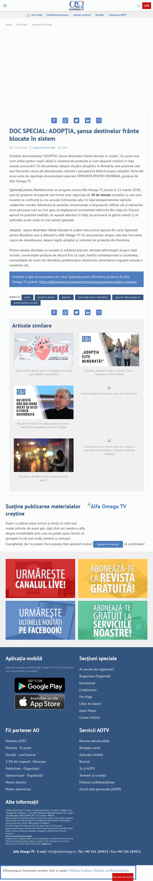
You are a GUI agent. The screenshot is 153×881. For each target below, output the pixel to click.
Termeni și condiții (92, 775)
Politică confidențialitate (97, 782)
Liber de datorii (90, 704)
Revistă (84, 761)
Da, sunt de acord (123, 877)
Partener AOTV (16, 741)
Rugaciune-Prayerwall (94, 676)
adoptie (66, 297)
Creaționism (88, 690)
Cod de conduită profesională (19, 836)
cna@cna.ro (46, 843)
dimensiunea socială (26, 302)
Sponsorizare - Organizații (24, 775)
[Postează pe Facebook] (54, 120)
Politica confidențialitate (111, 870)
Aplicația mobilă (91, 755)
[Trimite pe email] (99, 120)
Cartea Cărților (89, 717)
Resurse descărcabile (94, 741)
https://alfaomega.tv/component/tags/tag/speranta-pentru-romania (88, 282)
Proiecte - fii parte (18, 748)
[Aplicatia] (40, 685)
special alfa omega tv (127, 297)
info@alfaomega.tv (62, 851)
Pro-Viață (36, 15)
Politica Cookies (80, 870)
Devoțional (87, 683)
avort (27, 297)
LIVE (146, 5)
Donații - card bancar (21, 755)
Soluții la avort (82, 15)
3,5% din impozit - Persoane (26, 761)
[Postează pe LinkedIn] (87, 120)
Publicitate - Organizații (22, 768)
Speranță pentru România (93, 297)
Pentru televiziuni (18, 789)
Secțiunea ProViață (44, 147)
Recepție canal (89, 748)
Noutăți (99, 15)
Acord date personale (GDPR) (100, 789)
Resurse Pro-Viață (42, 24)
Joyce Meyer (87, 710)
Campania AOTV (117, 15)
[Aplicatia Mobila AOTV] (40, 701)
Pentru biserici (16, 782)
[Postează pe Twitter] (76, 120)
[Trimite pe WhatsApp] (65, 120)
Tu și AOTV (87, 768)
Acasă (9, 24)
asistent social (46, 297)
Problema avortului (58, 15)
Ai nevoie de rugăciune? (96, 669)
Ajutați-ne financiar (108, 544)
